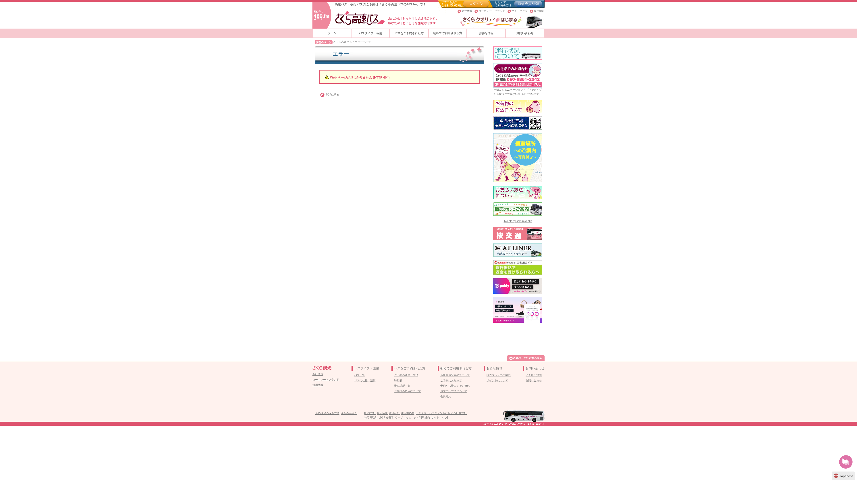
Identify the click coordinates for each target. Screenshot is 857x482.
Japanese (843, 475)
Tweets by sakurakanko (518, 221)
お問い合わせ (525, 33)
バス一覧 (359, 375)
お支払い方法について (453, 391)
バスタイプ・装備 (370, 33)
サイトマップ (520, 10)
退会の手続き (349, 413)
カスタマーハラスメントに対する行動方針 (441, 413)
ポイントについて (497, 380)
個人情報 (382, 413)
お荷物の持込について (407, 391)
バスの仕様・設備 (365, 380)
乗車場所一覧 (402, 385)
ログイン (476, 4)
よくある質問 (534, 375)
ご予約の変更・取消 (406, 375)
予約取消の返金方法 (327, 413)
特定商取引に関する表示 (379, 417)
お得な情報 (486, 33)
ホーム (331, 33)
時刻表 (398, 380)
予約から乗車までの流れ (455, 385)
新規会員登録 (528, 4)
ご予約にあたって (451, 380)
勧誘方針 (370, 413)
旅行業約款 (407, 413)
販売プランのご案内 (499, 375)
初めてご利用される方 (447, 33)
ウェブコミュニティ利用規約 (412, 417)
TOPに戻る (332, 94)
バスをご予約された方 (409, 33)
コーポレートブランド (491, 10)
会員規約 (445, 396)
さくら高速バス (342, 42)
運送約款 (394, 413)
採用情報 (539, 10)
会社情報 (467, 10)
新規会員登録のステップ (455, 375)
